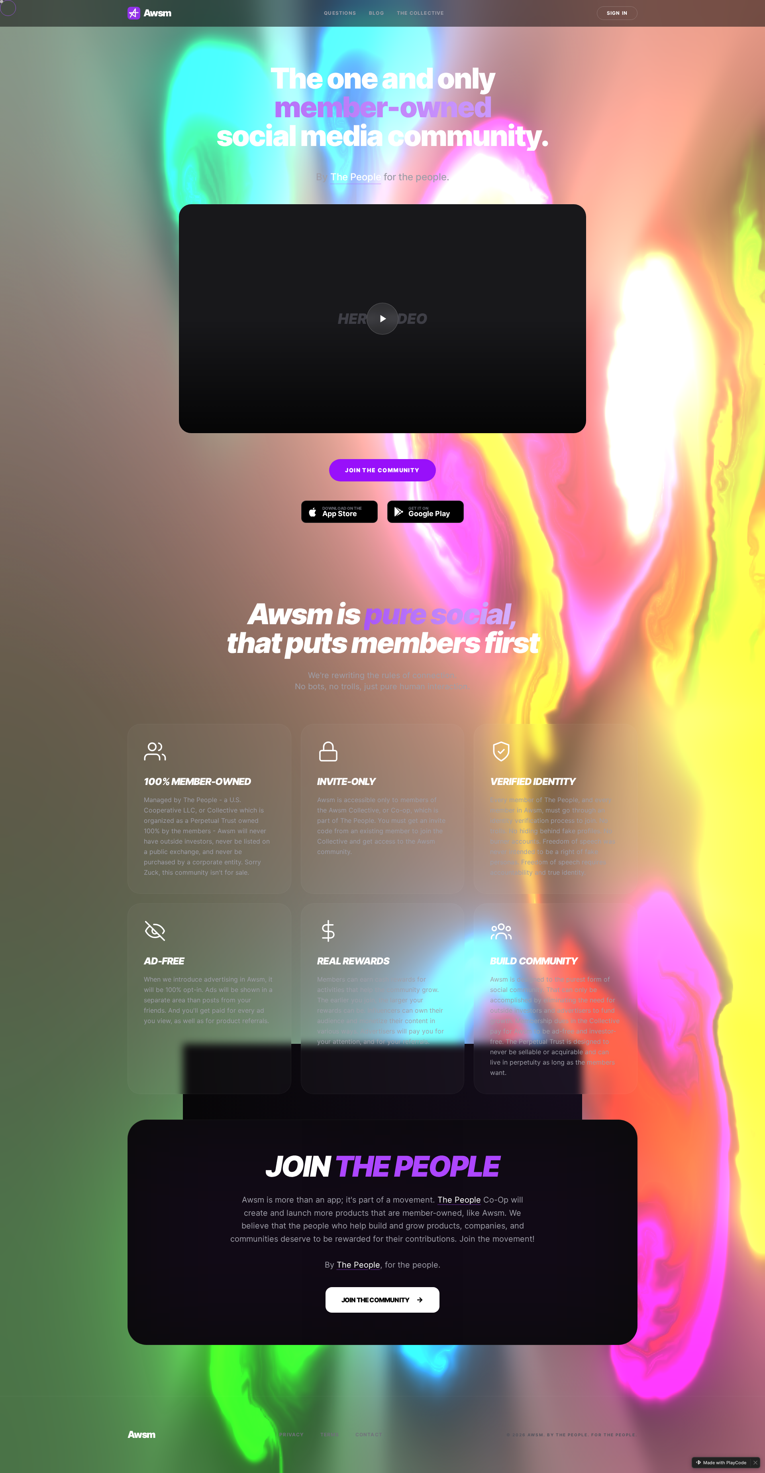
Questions (340, 13)
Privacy (291, 1435)
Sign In (617, 13)
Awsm (157, 13)
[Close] (755, 1463)
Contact (368, 1435)
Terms (329, 1435)
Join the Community (382, 470)
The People (355, 177)
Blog (376, 13)
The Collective (420, 13)
